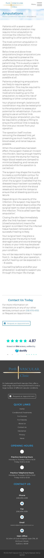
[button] (36, 4)
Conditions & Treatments (16, 16)
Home (4, 16)
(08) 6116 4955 (32, 310)
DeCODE (22, 555)
